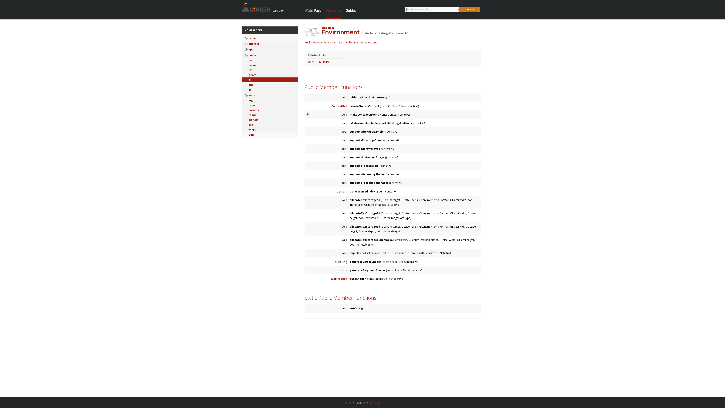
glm (251, 134)
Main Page (313, 10)
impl (251, 84)
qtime (252, 115)
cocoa (252, 65)
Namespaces (253, 30)
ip (249, 89)
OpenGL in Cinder (318, 62)
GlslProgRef (339, 278)
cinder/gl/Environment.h (392, 33)
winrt (252, 129)
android (253, 43)
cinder (252, 38)
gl (249, 79)
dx (250, 70)
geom (252, 74)
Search (469, 9)
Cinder (375, 403)
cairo (251, 60)
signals (253, 119)
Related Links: (317, 55)
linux (251, 95)
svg (250, 124)
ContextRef (339, 106)
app (251, 49)
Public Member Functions (320, 42)
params (253, 110)
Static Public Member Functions (358, 42)
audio (252, 55)
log (250, 100)
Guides (351, 10)
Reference (333, 10)
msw (251, 105)
